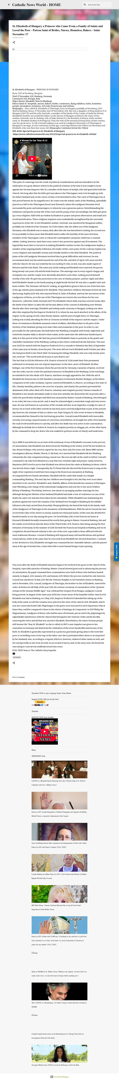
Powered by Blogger (61, 1076)
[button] (13, 42)
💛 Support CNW (116, 552)
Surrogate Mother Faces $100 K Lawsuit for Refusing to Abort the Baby (55, 1065)
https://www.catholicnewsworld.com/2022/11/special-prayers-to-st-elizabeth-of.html (54, 134)
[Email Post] (13, 654)
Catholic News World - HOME (36, 4)
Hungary (16, 657)
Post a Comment (18, 677)
